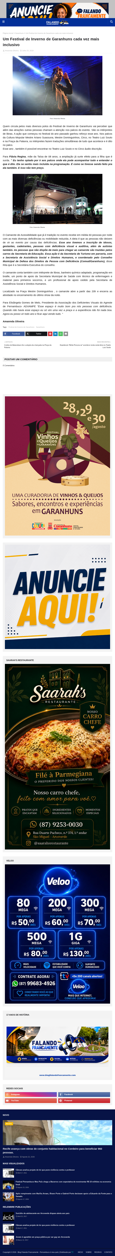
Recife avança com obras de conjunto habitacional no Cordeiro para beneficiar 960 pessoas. (52, 1150)
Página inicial (8, 33)
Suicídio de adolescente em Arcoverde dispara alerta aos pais (42, 1213)
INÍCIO (80, 1252)
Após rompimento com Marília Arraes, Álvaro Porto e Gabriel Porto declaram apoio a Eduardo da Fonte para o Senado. (64, 1195)
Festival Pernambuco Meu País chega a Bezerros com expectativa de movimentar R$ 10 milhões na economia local (63, 1183)
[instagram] (31, 1094)
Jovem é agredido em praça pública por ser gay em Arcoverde (43, 1237)
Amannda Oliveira (12, 51)
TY (72, 1252)
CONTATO (108, 1252)
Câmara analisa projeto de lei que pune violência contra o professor (45, 1170)
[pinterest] (84, 1100)
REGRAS (98, 1252)
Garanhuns (19, 33)
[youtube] (31, 1100)
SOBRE (89, 1252)
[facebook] (84, 1094)
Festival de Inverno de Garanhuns (21, 327)
